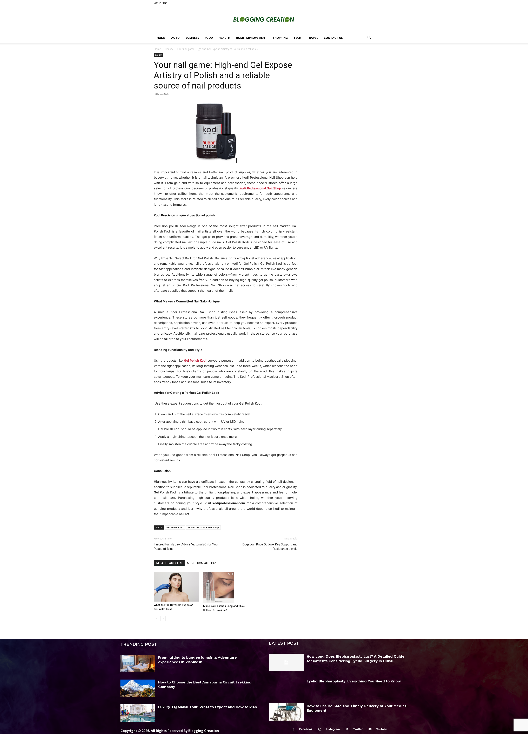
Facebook (305, 729)
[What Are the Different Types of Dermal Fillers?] (176, 587)
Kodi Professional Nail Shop (203, 527)
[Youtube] (370, 729)
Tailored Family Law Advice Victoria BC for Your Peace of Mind (186, 547)
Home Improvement (251, 38)
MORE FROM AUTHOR (201, 563)
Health (224, 38)
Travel (312, 38)
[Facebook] (293, 729)
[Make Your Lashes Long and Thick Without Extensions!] (225, 587)
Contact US (333, 38)
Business (192, 38)
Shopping (280, 38)
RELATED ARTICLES (169, 563)
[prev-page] (156, 618)
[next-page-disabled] (163, 618)
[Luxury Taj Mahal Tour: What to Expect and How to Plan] (137, 713)
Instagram (333, 729)
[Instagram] (319, 729)
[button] (369, 38)
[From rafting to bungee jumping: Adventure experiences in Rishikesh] (137, 663)
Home (161, 38)
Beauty (169, 49)
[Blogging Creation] (264, 20)
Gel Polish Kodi (174, 527)
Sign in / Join (160, 2)
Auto (175, 38)
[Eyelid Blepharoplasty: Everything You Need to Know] (286, 687)
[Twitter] (347, 729)
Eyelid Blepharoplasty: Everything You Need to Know (354, 681)
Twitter (358, 729)
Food (209, 38)
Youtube (381, 729)
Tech (297, 38)
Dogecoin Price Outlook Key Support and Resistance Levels (270, 547)
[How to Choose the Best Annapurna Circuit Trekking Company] (137, 688)
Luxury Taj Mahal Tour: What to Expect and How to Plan (207, 707)
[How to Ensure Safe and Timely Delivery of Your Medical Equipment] (286, 712)
